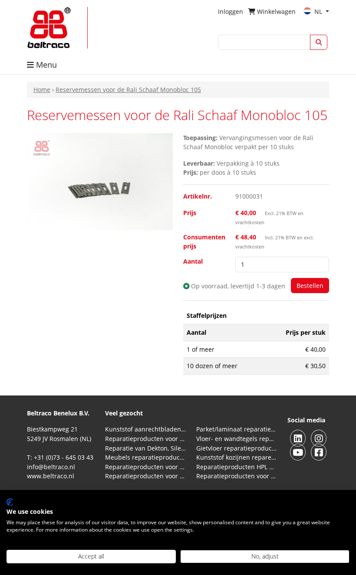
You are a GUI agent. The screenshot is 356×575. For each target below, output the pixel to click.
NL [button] (319, 11)
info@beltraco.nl (51, 467)
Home (41, 89)
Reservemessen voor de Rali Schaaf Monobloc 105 (128, 89)
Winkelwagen (275, 11)
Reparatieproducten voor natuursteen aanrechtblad (145, 439)
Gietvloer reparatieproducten (236, 448)
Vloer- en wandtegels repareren (236, 439)
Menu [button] (45, 64)
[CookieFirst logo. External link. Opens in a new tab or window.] (10, 502)
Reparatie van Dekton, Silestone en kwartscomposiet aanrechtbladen (145, 448)
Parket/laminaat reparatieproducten (236, 429)
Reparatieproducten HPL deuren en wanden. (236, 467)
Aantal (193, 261)
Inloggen (230, 11)
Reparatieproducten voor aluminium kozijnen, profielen (236, 476)
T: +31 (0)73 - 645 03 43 (60, 457)
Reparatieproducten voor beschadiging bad (145, 467)
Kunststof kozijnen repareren (236, 457)
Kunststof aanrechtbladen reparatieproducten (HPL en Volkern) (145, 429)
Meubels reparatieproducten (145, 457)
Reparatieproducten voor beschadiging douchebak (145, 476)
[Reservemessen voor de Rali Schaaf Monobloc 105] (100, 180)
